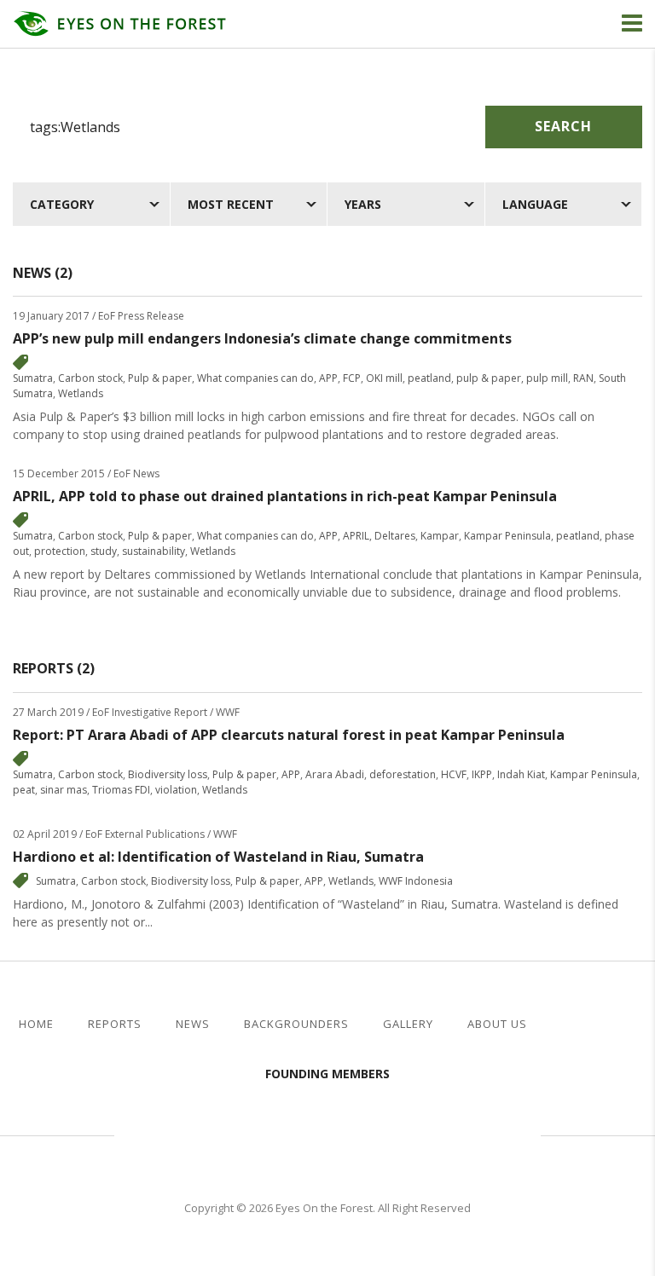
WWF (472, 1133)
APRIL (356, 535)
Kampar (439, 535)
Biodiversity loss (167, 774)
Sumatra (33, 378)
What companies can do (255, 378)
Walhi (353, 1133)
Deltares (394, 535)
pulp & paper (488, 378)
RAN (583, 378)
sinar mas (63, 789)
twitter (599, 1024)
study (103, 551)
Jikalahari (208, 1133)
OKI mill (384, 378)
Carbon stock (90, 378)
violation (176, 789)
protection (59, 551)
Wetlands (80, 393)
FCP (352, 378)
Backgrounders (296, 1024)
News (193, 1024)
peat (24, 789)
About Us (497, 1024)
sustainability (153, 551)
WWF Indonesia (416, 881)
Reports (115, 1024)
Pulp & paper (160, 378)
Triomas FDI (121, 789)
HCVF (454, 774)
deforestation (402, 774)
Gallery (408, 1024)
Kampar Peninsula (507, 535)
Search (563, 126)
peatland (429, 378)
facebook (571, 1024)
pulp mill (547, 378)
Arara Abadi (334, 774)
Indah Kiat (521, 774)
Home (36, 1024)
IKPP (482, 774)
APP (328, 378)
